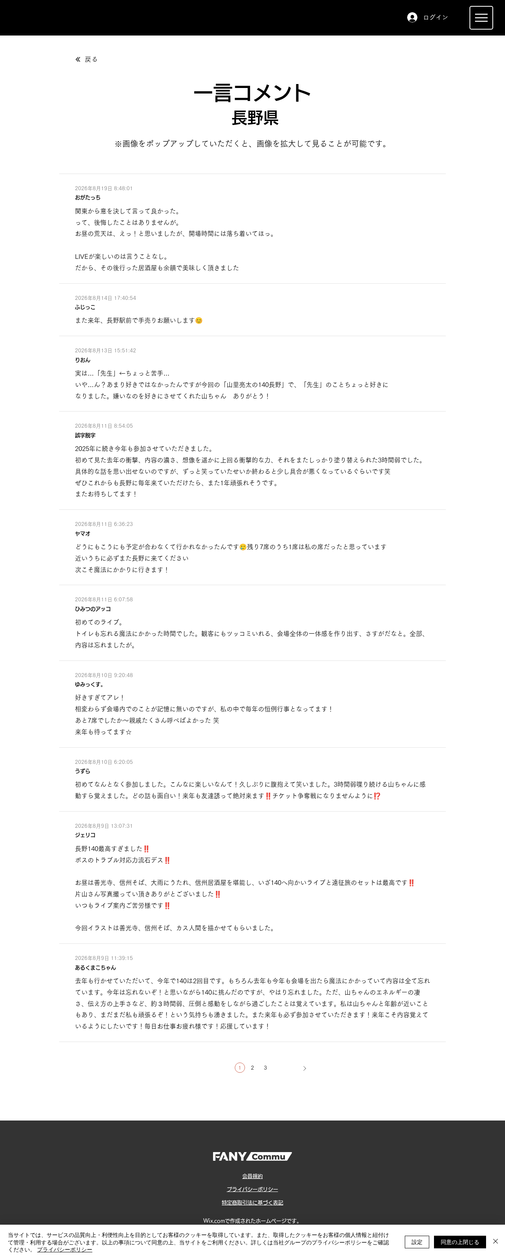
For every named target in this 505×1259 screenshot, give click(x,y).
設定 (417, 1242)
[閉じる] (495, 1242)
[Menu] (481, 18)
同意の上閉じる (460, 1242)
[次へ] (304, 1068)
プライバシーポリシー (64, 1249)
